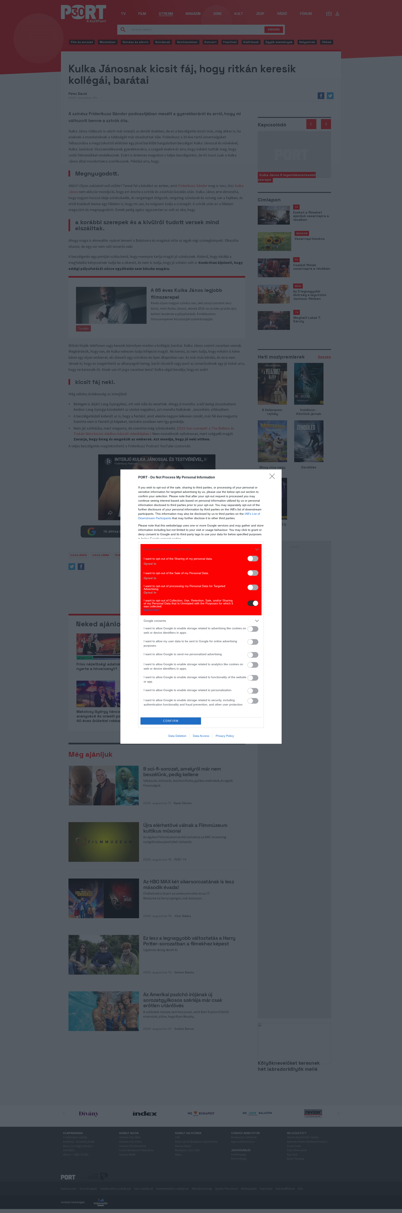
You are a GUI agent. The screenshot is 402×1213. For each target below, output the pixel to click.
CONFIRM (171, 720)
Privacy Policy (225, 735)
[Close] (273, 478)
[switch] (252, 558)
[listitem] (201, 549)
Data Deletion (177, 735)
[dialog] (201, 606)
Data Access (201, 735)
